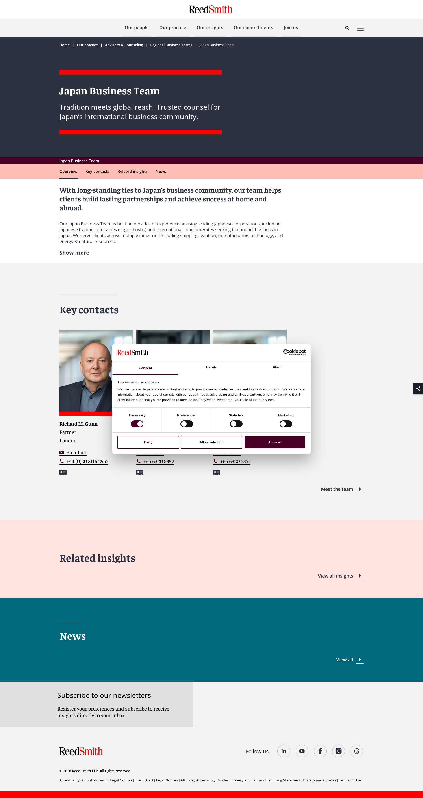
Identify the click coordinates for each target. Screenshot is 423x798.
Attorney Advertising (198, 780)
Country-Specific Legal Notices (107, 780)
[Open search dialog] (347, 28)
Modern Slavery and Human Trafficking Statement (259, 780)
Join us (291, 27)
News (161, 171)
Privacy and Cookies (319, 780)
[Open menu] (360, 28)
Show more (74, 252)
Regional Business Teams (171, 44)
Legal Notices (167, 780)
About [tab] (277, 367)
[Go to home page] (211, 9)
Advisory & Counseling (124, 44)
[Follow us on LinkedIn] (283, 751)
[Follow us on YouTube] (302, 751)
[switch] (186, 423)
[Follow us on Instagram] (338, 751)
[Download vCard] (63, 472)
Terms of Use (350, 780)
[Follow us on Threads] (357, 751)
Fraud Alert (144, 780)
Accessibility (69, 780)
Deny (148, 442)
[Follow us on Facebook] (320, 751)
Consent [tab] (145, 368)
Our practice (172, 27)
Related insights (132, 171)
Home (64, 44)
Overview (68, 171)
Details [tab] (211, 367)
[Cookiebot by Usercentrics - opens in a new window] (286, 352)
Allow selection (212, 442)
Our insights (210, 27)
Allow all (275, 442)
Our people (137, 27)
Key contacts (97, 171)
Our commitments (253, 27)
